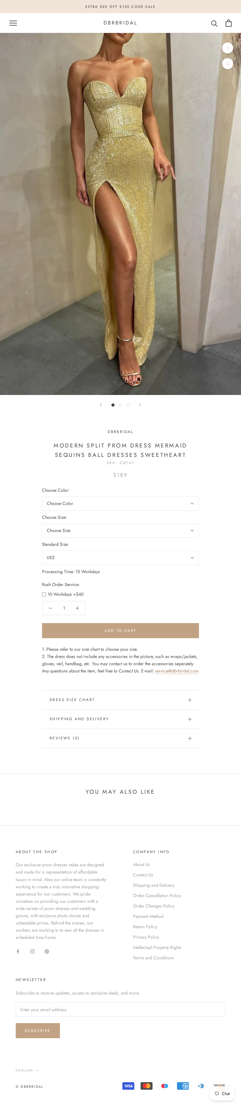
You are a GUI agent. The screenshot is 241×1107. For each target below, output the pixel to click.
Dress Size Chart (72, 700)
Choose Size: (54, 517)
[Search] (214, 23)
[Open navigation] (13, 23)
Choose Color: (56, 490)
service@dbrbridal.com (177, 671)
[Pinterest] (47, 951)
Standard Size (55, 544)
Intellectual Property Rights (157, 947)
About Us (141, 864)
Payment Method (148, 916)
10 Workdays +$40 (65, 594)
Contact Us (143, 875)
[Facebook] (18, 951)
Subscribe (38, 1030)
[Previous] (101, 404)
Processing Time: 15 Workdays (71, 571)
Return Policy (145, 926)
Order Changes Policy (153, 906)
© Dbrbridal (30, 1086)
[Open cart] (229, 23)
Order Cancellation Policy (157, 895)
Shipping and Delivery (79, 719)
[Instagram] (32, 951)
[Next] (140, 404)
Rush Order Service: (61, 584)
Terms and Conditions (153, 958)
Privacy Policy (146, 937)
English (24, 1070)
